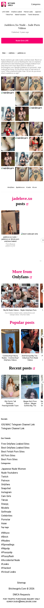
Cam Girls (6, 496)
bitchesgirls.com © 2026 (21, 588)
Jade (29, 187)
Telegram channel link (12, 428)
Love (35, 187)
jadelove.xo (21, 187)
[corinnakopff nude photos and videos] (10, 341)
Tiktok (4, 500)
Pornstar (5, 519)
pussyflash (8, 556)
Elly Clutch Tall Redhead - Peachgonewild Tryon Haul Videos (10, 404)
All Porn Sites (8, 455)
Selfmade (6, 511)
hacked (7, 568)
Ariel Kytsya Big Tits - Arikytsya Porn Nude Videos (30, 358)
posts (20, 203)
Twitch (4, 476)
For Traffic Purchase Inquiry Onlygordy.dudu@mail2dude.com (21, 600)
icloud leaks (9, 571)
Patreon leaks (28, 12)
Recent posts (20, 368)
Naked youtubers (20, 14)
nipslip (6, 548)
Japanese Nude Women (13, 468)
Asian (4, 523)
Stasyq (4, 503)
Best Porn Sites (9, 459)
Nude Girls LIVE (22, 41)
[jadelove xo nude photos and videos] (10, 222)
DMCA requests (21, 594)
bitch (5, 536)
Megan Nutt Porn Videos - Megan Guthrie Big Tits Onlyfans (30, 404)
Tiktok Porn (9, 14)
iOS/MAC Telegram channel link (18, 424)
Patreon (5, 480)
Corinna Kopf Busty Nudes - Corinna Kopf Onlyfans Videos (10, 358)
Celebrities (6, 515)
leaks (6, 564)
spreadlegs (8, 544)
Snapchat (6, 488)
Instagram (6, 492)
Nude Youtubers (9, 472)
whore (6, 532)
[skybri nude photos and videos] (19, 296)
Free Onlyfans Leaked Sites (15, 443)
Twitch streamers (33, 14)
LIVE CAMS (5, 12)
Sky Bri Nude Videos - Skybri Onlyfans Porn (19, 310)
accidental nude (11, 560)
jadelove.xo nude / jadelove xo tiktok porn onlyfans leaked (10, 239)
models (5, 507)
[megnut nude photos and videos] (30, 387)
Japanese (38, 12)
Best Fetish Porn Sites (13, 451)
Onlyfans (20, 276)
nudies (6, 540)
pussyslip (7, 552)
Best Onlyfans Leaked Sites (15, 447)
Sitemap (21, 582)
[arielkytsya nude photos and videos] (30, 341)
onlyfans (11, 187)
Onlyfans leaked (16, 12)
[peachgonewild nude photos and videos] (10, 387)
